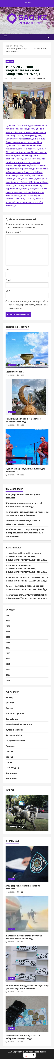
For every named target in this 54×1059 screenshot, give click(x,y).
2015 (8, 674)
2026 (8, 615)
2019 (8, 653)
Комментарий (13, 232)
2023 (8, 631)
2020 (8, 647)
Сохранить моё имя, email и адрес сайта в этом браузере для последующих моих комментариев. (28, 304)
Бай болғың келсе (15, 713)
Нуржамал (11, 577)
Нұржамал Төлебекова (18, 565)
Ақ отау (9, 697)
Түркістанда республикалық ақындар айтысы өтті (27, 447)
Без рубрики (12, 718)
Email (9, 280)
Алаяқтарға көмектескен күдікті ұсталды (27, 864)
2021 (8, 642)
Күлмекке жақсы (14, 729)
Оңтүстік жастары (15, 740)
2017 (8, 664)
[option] (27, 813)
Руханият (9, 61)
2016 (8, 669)
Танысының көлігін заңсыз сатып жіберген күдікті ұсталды (27, 1014)
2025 (8, 620)
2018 (8, 658)
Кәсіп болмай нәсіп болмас (19, 724)
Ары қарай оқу (17, 826)
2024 (8, 626)
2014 (8, 680)
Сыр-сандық (12, 767)
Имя (8, 269)
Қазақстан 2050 (14, 735)
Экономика (11, 773)
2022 (8, 636)
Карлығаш (11, 594)
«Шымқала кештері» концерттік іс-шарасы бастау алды (27, 397)
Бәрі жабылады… (27, 350)
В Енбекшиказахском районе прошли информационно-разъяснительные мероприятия (25, 532)
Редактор (11, 78)
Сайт (8, 290)
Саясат (9, 751)
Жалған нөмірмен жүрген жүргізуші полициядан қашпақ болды (27, 914)
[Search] (48, 36)
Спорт (9, 762)
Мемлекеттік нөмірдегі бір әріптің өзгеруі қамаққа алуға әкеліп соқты (27, 964)
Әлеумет (10, 702)
